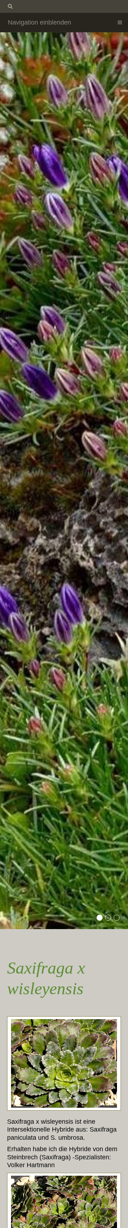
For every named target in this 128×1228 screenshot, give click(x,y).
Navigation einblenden (39, 22)
